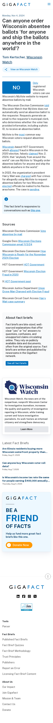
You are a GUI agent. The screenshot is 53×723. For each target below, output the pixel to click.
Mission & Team (11, 698)
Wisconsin (8, 146)
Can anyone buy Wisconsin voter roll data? (24, 464)
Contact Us (8, 704)
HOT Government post (18, 281)
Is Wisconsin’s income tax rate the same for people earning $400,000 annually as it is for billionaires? (25, 479)
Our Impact (8, 686)
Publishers (8, 662)
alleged (14, 150)
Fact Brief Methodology (16, 650)
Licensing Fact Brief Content (19, 673)
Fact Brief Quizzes (13, 645)
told (46, 105)
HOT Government (34, 264)
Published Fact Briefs (15, 639)
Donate (6, 709)
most (22, 134)
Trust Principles (11, 656)
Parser (6, 626)
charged (26, 176)
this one (35, 210)
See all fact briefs (17, 363)
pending (34, 189)
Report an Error (11, 668)
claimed (33, 153)
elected (7, 186)
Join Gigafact (10, 692)
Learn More (26, 429)
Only (35, 83)
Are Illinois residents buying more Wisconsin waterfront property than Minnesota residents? (23, 450)
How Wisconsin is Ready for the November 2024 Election (24, 254)
